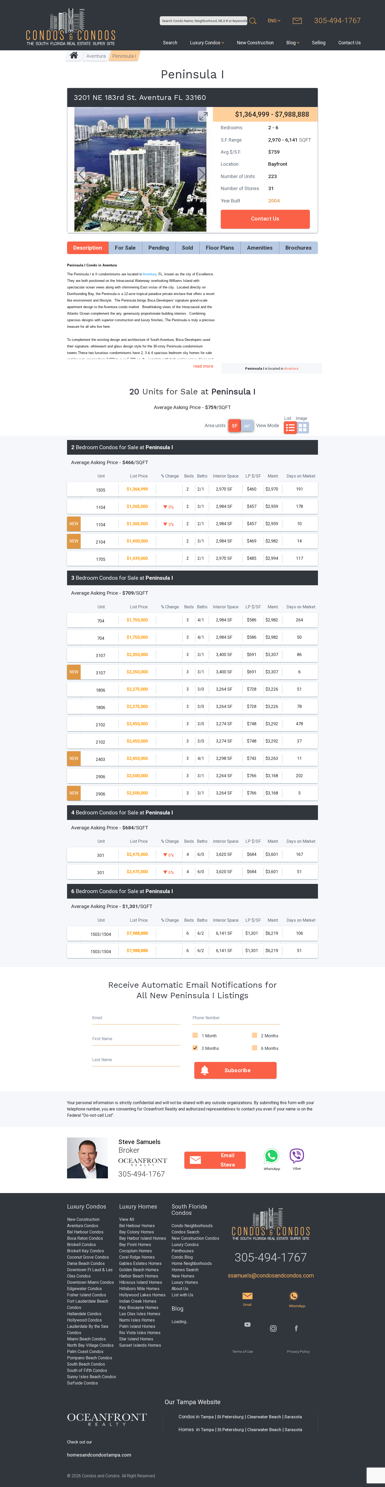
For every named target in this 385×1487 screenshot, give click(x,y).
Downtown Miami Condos (90, 1282)
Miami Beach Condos (86, 1338)
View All (126, 1219)
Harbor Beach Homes (138, 1276)
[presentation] (81, 175)
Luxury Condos (205, 42)
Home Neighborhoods (192, 1263)
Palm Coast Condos (85, 1351)
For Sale (125, 248)
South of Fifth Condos (87, 1370)
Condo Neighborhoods (192, 1225)
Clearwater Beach (264, 1416)
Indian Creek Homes (137, 1301)
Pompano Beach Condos (89, 1357)
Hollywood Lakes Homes (142, 1294)
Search (170, 42)
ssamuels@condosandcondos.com (271, 1275)
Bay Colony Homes (136, 1232)
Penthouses (183, 1250)
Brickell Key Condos (85, 1250)
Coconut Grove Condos (88, 1257)
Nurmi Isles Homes (137, 1320)
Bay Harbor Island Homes (142, 1238)
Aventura (96, 56)
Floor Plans (220, 248)
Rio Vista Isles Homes (140, 1332)
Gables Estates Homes (140, 1263)
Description (87, 248)
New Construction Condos (195, 1238)
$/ (253, 476)
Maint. (273, 476)
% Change (170, 476)
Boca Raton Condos (85, 1238)
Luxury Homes (185, 1282)
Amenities (260, 248)
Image (301, 418)
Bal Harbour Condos (85, 1232)
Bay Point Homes (135, 1244)
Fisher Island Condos (86, 1294)
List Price (139, 476)
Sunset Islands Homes (140, 1345)
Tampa (207, 1416)
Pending (158, 248)
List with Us (182, 1294)
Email (97, 1017)
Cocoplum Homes (135, 1250)
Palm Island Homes (137, 1326)
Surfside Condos (82, 1383)
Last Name (102, 1059)
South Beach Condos (86, 1364)
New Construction (255, 42)
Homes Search (185, 1269)
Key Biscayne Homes (138, 1307)
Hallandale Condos (84, 1313)
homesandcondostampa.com (99, 1455)
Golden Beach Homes (139, 1269)
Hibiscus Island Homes (140, 1282)
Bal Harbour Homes (137, 1225)
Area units (215, 425)
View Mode (267, 425)
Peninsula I (124, 56)
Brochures (298, 248)
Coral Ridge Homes (137, 1257)
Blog (291, 42)
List (287, 418)
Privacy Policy (298, 1351)
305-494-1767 (337, 20)
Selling (319, 42)
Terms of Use (242, 1351)
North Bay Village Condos (90, 1345)
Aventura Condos (82, 1225)
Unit (101, 476)
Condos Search (185, 1232)
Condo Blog (182, 1257)
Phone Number (206, 1017)
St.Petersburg (230, 1416)
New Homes (183, 1276)
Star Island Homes (136, 1338)
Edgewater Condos (84, 1288)
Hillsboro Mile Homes (139, 1288)
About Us (180, 1288)
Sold (187, 248)
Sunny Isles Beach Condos (91, 1376)
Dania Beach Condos (86, 1263)
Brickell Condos (81, 1244)
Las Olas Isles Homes (139, 1313)
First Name (102, 1038)
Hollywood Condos (84, 1320)
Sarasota (293, 1416)
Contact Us (349, 42)
